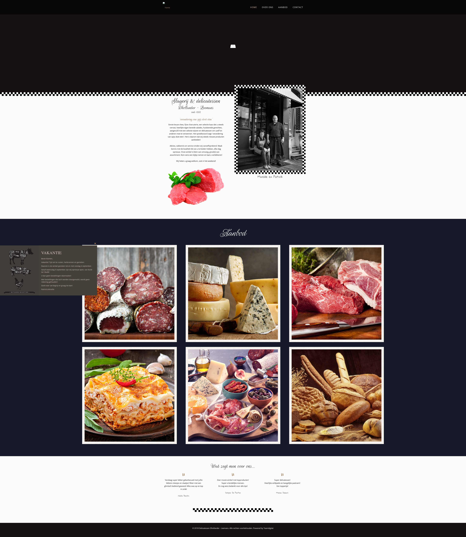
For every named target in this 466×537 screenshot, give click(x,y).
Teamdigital (268, 528)
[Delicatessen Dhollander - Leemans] (166, 7)
